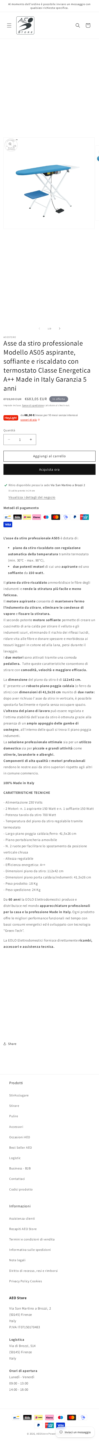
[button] (9, 25)
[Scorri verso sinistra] (39, 328)
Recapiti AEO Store (23, 1229)
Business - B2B (20, 1168)
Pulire (13, 1116)
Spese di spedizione (33, 405)
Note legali (17, 1260)
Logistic (15, 1158)
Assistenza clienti (22, 1218)
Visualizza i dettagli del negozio (32, 497)
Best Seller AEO (20, 1147)
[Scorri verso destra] (60, 328)
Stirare (14, 1106)
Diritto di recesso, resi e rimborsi (33, 1271)
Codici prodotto (21, 1189)
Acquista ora (49, 469)
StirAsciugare (19, 1095)
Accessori (16, 1127)
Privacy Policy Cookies (25, 1281)
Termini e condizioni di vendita (32, 1239)
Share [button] (12, 1044)
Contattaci (17, 1179)
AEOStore (42, 1433)
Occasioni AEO (19, 1137)
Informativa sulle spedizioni (30, 1250)
